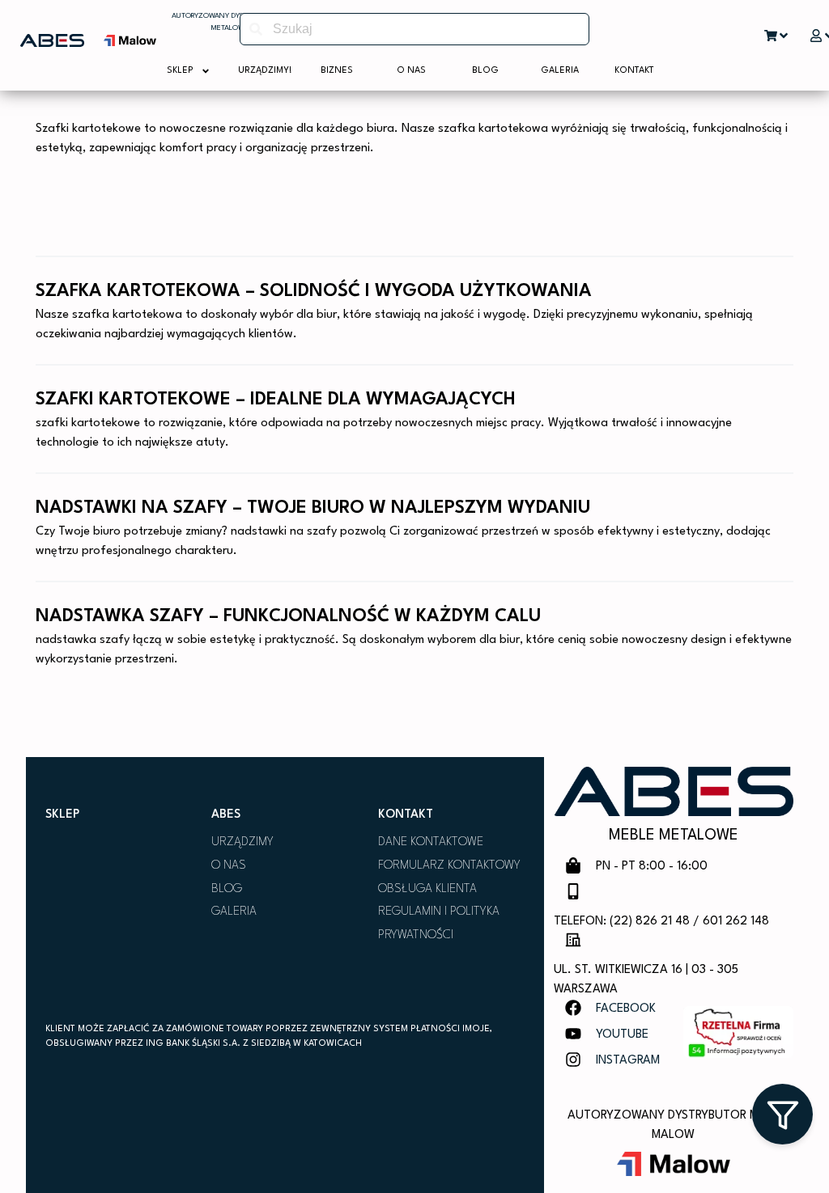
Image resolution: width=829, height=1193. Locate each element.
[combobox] (414, 29)
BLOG (226, 889)
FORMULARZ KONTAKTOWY (449, 866)
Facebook (626, 1009)
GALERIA (234, 912)
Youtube (622, 1035)
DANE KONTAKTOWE (430, 842)
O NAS (228, 866)
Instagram (628, 1061)
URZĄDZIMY (242, 842)
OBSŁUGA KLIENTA (427, 889)
